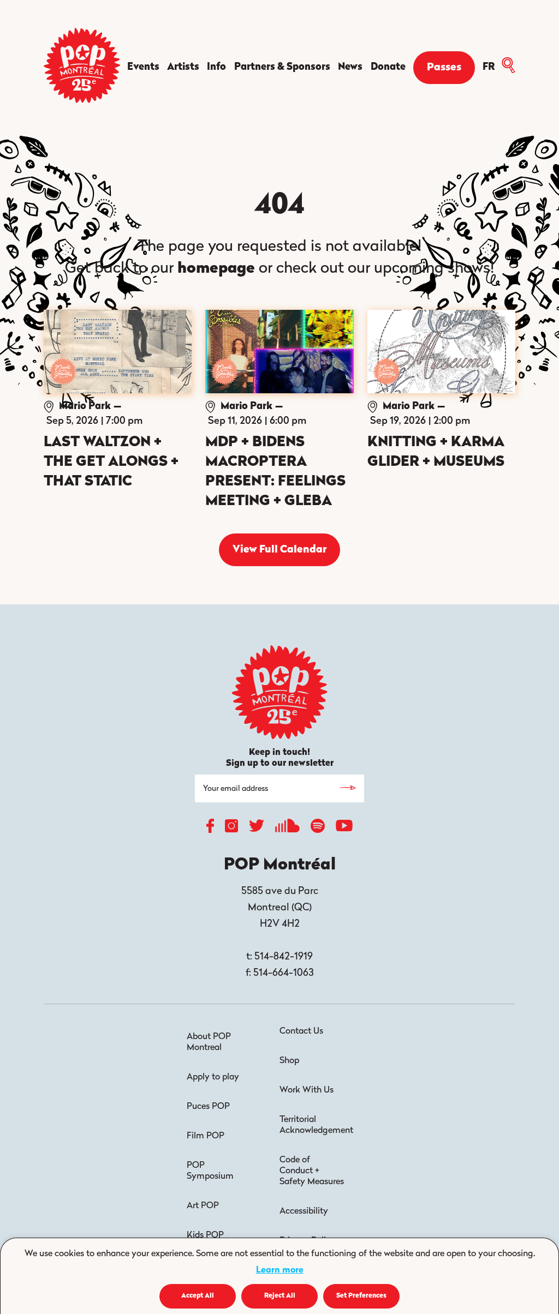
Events (143, 68)
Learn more (280, 1270)
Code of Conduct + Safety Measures (312, 1171)
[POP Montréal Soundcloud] (287, 828)
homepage (216, 269)
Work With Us (307, 1090)
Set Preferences (361, 1296)
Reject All (279, 1296)
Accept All (197, 1296)
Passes (444, 68)
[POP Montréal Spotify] (317, 828)
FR (489, 68)
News (350, 68)
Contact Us (301, 1031)
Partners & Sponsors (282, 68)
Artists (183, 68)
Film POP (205, 1136)
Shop (289, 1061)
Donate (388, 68)
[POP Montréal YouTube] (344, 828)
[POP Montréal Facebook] (210, 828)
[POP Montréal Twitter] (256, 828)
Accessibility (304, 1211)
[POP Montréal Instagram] (231, 828)
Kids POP (205, 1235)
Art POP (203, 1206)
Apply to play (213, 1077)
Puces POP (208, 1106)
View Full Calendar (279, 550)
